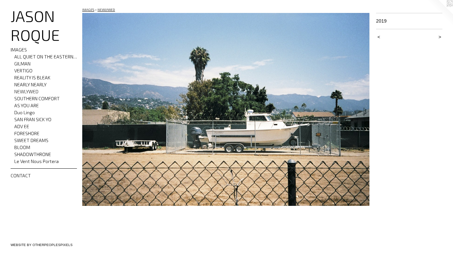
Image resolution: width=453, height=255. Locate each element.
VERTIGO (23, 70)
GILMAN (22, 63)
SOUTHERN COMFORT (37, 98)
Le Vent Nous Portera (36, 161)
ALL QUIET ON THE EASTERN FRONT (45, 56)
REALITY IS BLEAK (32, 77)
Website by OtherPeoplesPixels (42, 245)
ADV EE (21, 126)
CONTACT (21, 175)
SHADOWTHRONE (32, 154)
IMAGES (19, 49)
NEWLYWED (26, 91)
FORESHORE (26, 133)
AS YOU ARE (26, 105)
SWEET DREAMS (31, 140)
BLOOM (22, 147)
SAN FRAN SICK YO (32, 119)
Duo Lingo (24, 112)
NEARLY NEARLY (30, 84)
